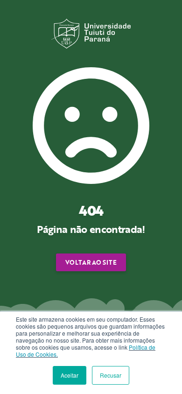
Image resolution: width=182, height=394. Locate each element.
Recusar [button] (110, 375)
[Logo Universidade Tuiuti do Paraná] (91, 32)
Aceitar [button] (69, 375)
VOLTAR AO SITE (91, 262)
